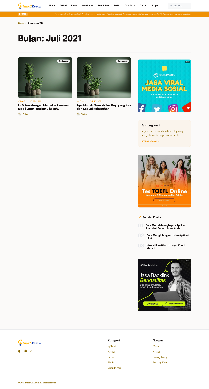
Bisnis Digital (114, 368)
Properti (156, 6)
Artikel (63, 6)
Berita (21, 101)
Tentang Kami (160, 363)
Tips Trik (81, 101)
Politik (117, 6)
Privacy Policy (160, 357)
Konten (143, 6)
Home (52, 6)
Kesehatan (87, 6)
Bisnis (74, 6)
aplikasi (112, 347)
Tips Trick (130, 6)
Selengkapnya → (150, 141)
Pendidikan (103, 6)
